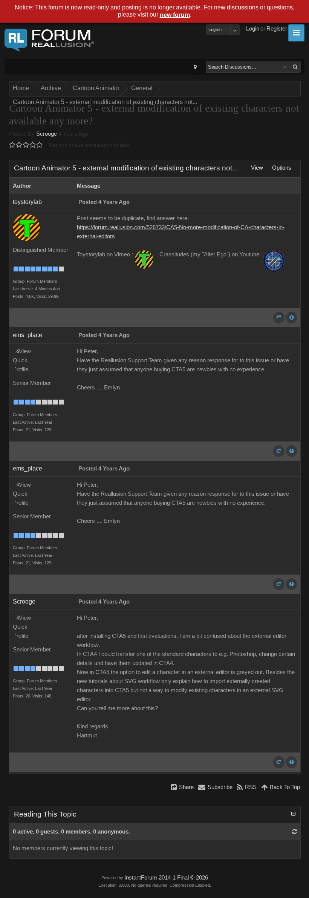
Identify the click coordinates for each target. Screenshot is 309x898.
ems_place (27, 335)
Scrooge (46, 134)
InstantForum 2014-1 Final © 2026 (166, 878)
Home (21, 88)
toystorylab (27, 202)
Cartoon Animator (96, 88)
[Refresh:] (294, 832)
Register (276, 29)
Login (252, 29)
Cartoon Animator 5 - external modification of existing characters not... (105, 102)
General (142, 88)
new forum (175, 15)
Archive (51, 88)
